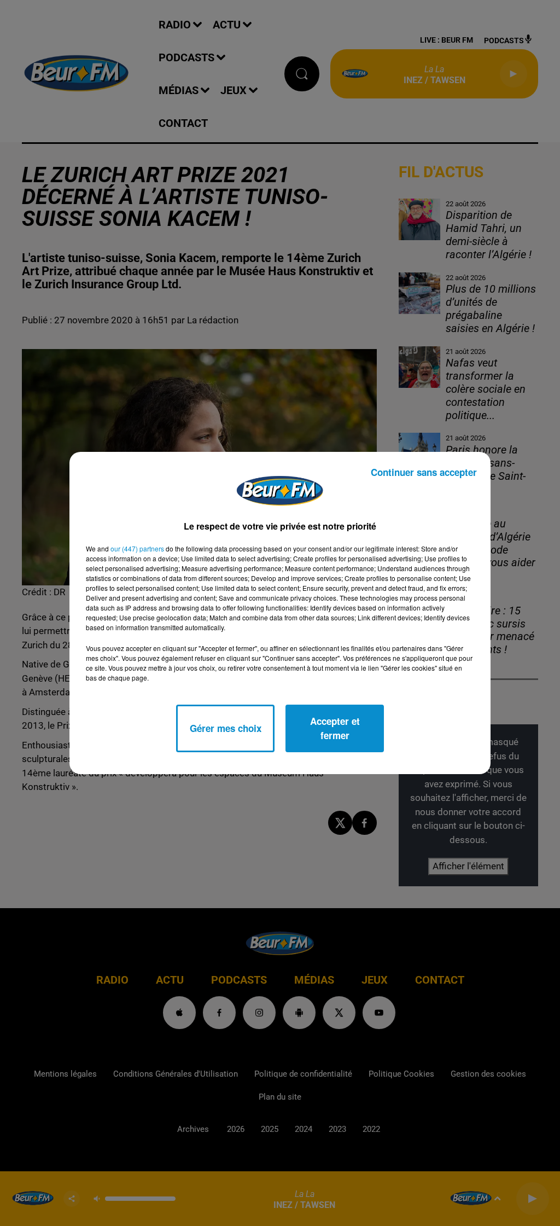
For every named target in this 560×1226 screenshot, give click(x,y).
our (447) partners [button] (137, 548)
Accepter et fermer (335, 728)
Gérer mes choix (225, 728)
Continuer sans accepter (424, 472)
